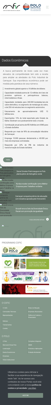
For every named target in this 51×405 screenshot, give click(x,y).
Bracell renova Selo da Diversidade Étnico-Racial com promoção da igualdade (32, 210)
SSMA (30, 345)
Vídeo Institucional (8, 360)
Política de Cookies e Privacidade (34, 316)
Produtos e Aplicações (35, 348)
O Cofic (5, 308)
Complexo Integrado (34, 341)
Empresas (6, 356)
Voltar (8, 160)
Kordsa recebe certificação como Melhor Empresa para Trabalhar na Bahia (32, 185)
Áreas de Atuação (33, 308)
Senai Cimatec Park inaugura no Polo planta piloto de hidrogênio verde (31, 172)
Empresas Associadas (35, 311)
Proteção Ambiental (34, 352)
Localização (6, 348)
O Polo (5, 341)
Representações (8, 315)
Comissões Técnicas (9, 311)
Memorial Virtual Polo (9, 345)
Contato (5, 328)
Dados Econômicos (9, 352)
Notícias (5, 321)
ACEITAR (26, 395)
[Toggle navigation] (46, 7)
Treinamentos (7, 325)
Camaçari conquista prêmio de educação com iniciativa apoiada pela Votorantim (31, 197)
